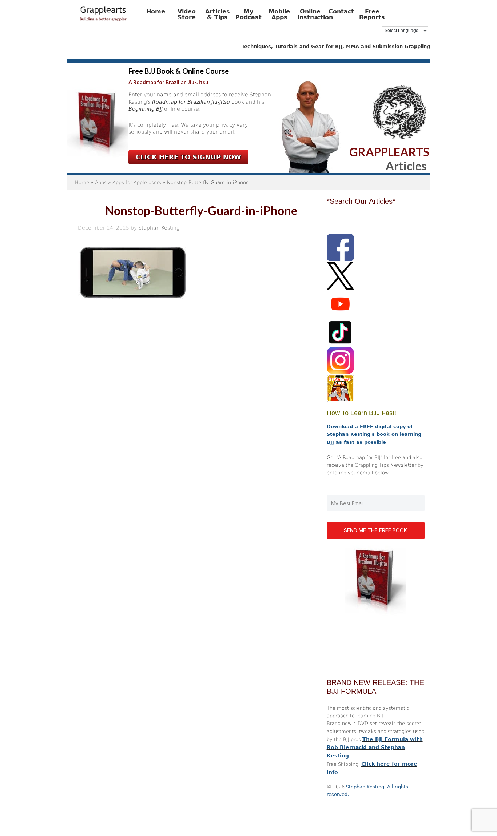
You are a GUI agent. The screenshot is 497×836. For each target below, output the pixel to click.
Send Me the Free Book (375, 530)
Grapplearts (114, 11)
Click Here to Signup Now (188, 157)
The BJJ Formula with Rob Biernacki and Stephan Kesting (375, 747)
